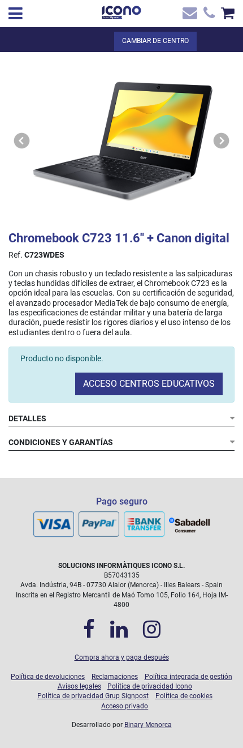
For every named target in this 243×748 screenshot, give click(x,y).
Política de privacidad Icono (149, 686)
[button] (22, 141)
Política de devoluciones (48, 677)
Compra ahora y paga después (122, 657)
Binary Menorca (148, 725)
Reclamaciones (115, 677)
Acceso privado (124, 706)
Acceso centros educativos (149, 383)
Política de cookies (183, 696)
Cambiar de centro (155, 41)
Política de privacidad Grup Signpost (93, 696)
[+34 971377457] (207, 15)
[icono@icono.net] (189, 15)
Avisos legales (79, 686)
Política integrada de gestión (188, 677)
